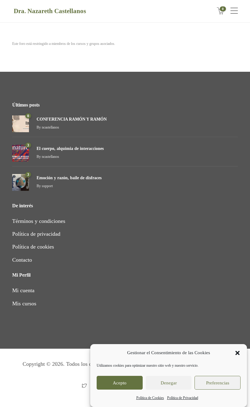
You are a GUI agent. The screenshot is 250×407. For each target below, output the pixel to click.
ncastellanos (50, 127)
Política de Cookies (150, 398)
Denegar (169, 382)
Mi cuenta (23, 290)
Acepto (120, 382)
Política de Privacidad (182, 398)
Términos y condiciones (38, 221)
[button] (237, 353)
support (47, 186)
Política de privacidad (36, 234)
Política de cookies (33, 247)
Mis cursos (24, 303)
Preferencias (217, 382)
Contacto (22, 260)
